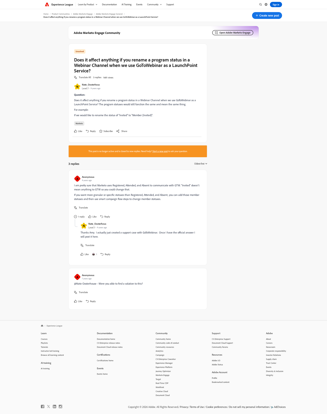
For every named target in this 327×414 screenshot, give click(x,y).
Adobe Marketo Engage (83, 14)
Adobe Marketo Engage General (109, 14)
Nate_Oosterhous (91, 84)
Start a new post (160, 151)
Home (46, 14)
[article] (136, 197)
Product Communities (61, 14)
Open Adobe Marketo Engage (235, 32)
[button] (267, 15)
